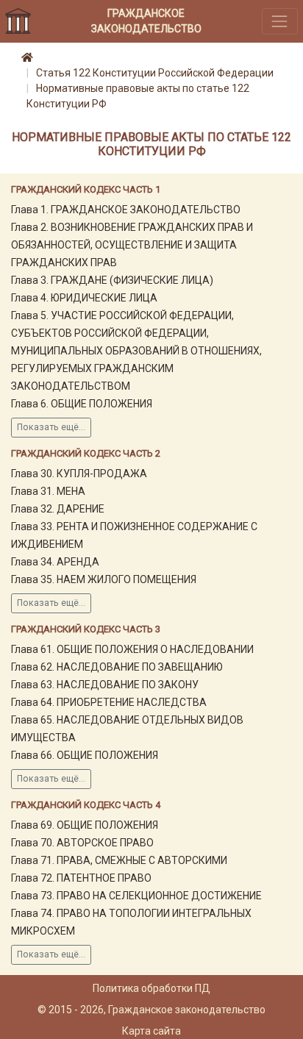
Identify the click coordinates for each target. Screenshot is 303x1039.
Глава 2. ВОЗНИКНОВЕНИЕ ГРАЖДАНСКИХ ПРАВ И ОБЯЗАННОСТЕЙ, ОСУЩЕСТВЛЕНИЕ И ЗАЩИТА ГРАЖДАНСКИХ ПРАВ (132, 244)
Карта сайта (151, 1031)
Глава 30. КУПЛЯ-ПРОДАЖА (79, 473)
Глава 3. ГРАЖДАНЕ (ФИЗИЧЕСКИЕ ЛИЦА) (112, 280)
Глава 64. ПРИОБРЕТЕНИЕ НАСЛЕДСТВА (109, 702)
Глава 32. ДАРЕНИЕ (57, 509)
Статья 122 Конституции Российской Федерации (155, 73)
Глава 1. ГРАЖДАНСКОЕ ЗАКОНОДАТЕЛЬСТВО (125, 209)
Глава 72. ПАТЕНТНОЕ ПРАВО (81, 878)
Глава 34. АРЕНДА (55, 562)
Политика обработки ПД (151, 988)
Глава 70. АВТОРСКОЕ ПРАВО (82, 843)
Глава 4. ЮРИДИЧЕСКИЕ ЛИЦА (84, 298)
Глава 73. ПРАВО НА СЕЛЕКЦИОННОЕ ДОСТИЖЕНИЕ (136, 895)
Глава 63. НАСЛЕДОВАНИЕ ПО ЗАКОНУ (105, 684)
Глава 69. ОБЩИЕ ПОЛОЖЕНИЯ (84, 825)
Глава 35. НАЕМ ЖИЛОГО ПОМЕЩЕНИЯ (103, 579)
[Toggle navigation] (280, 21)
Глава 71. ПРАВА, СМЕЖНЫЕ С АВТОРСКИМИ (119, 860)
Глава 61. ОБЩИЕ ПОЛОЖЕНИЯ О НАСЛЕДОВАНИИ (132, 649)
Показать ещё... (51, 427)
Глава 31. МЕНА (48, 491)
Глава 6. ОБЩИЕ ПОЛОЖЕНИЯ (81, 404)
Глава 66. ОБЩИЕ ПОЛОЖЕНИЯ (84, 755)
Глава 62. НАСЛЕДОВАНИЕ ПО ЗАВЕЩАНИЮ (117, 667)
